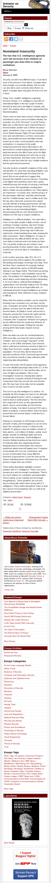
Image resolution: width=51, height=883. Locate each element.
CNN (37, 776)
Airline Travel (17, 497)
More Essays (9, 641)
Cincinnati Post (18, 774)
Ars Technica (20, 758)
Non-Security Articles (13, 721)
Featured (8, 694)
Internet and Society (12, 711)
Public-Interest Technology (15, 734)
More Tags (8, 789)
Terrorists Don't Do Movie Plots (17, 636)
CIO (28, 774)
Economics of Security (13, 688)
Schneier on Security (10, 5)
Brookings (8, 769)
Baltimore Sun (18, 761)
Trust (6, 747)
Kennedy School (35, 576)
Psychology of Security (14, 730)
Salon (5, 72)
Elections (8, 691)
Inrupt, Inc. (20, 581)
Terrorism (27, 497)
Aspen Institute (33, 758)
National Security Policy (14, 717)
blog (38, 571)
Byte (22, 771)
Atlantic (7, 761)
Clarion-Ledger (10, 776)
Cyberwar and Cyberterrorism (17, 678)
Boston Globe (10, 766)
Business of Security (12, 672)
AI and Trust (9, 626)
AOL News (8, 758)
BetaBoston (9, 763)
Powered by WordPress (12, 531)
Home (5, 46)
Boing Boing (36, 763)
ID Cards (8, 701)
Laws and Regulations (13, 714)
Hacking (7, 698)
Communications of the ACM (16, 779)
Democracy (9, 681)
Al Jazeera (19, 756)
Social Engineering (12, 737)
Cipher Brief (37, 774)
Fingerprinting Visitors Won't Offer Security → (38, 518)
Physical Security (11, 724)
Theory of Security (12, 744)
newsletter (28, 574)
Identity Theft (9, 704)
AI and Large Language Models (17, 665)
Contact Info (9, 590)
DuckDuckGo (19, 22)
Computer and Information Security (19, 675)
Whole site (29, 28)
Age (12, 756)
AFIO (6, 756)
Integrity (7, 708)
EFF (19, 579)
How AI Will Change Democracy (17, 616)
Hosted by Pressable (30, 531)
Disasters (8, 685)
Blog (9, 28)
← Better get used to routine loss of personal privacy (13, 520)
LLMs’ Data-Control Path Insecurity (19, 623)
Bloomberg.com (22, 763)
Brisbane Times (38, 766)
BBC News (30, 761)
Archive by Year (11, 652)
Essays (18, 28)
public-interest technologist (20, 567)
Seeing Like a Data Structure (16, 620)
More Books (9, 843)
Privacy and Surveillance (14, 727)
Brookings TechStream (24, 769)
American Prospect (34, 756)
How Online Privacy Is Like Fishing (19, 613)
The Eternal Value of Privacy (16, 633)
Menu (7, 11)
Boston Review (23, 766)
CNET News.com (26, 776)
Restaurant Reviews (12, 656)
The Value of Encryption (14, 629)
